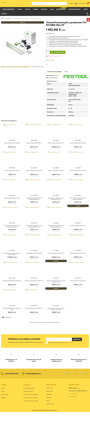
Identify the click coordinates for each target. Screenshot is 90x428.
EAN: (47, 78)
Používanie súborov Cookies (30, 397)
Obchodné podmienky (29, 388)
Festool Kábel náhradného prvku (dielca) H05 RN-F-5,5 (34, 198)
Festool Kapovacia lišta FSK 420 (78, 253)
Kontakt (3, 388)
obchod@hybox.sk (33, 373)
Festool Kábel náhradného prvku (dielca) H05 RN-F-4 (78, 198)
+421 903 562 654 (11, 373)
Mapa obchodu (4, 394)
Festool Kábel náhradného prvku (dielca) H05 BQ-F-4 (56, 226)
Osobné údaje (49, 388)
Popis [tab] (66, 71)
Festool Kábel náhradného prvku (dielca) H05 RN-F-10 (34, 226)
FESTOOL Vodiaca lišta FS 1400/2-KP (34, 281)
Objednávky (49, 394)
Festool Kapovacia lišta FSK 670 (34, 253)
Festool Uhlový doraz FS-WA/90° (12, 143)
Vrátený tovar (49, 391)
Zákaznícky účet (51, 385)
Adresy (47, 401)
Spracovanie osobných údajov (31, 401)
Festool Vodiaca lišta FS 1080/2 (12, 170)
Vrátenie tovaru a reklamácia (31, 394)
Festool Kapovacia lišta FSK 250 (56, 253)
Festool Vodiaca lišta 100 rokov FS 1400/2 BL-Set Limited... (56, 309)
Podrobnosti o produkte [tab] (54, 71)
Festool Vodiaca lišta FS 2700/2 (12, 198)
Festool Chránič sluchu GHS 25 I (78, 281)
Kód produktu (50, 75)
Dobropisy (48, 397)
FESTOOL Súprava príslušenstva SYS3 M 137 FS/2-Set (56, 281)
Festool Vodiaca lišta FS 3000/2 (56, 143)
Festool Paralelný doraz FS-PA (78, 225)
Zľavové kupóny (50, 404)
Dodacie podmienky (28, 391)
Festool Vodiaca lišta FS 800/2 (34, 143)
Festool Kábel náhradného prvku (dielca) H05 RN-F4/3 (12, 226)
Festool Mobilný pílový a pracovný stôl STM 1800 (12, 253)
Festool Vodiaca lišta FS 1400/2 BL (34, 308)
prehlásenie (71, 342)
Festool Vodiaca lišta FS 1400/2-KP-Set (12, 309)
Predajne (3, 397)
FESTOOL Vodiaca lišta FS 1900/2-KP (12, 281)
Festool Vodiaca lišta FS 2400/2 (78, 170)
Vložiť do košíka (57, 52)
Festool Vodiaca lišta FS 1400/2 (34, 170)
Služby (2, 391)
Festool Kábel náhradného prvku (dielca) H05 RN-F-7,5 (56, 198)
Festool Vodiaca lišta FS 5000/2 (78, 143)
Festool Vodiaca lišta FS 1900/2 (56, 170)
